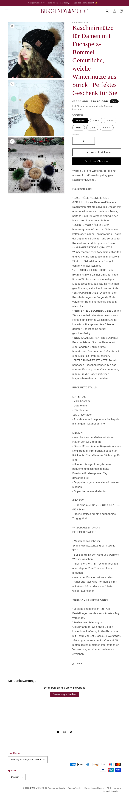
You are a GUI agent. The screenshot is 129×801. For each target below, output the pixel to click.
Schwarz (80, 120)
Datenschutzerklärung (94, 788)
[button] (6, 11)
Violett (106, 127)
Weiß (78, 127)
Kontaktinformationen (112, 791)
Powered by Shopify (56, 788)
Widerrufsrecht (74, 788)
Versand (90, 106)
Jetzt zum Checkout (97, 161)
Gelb (92, 127)
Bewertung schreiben (64, 694)
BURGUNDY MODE (38, 788)
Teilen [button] (79, 663)
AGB (109, 788)
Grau (96, 120)
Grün (110, 120)
